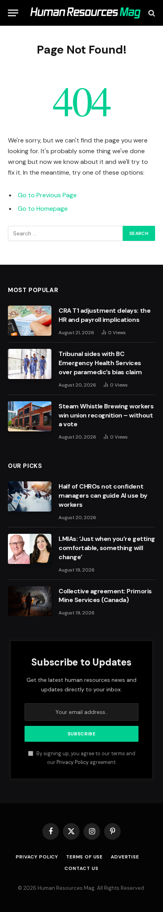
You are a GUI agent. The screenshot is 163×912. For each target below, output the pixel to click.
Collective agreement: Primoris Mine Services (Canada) (105, 595)
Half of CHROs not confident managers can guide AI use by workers (103, 495)
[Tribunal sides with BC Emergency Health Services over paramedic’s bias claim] (29, 364)
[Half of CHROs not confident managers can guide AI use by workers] (29, 496)
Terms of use (84, 857)
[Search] (151, 13)
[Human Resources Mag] (85, 13)
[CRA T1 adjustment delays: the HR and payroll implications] (29, 321)
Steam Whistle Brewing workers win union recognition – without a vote (106, 415)
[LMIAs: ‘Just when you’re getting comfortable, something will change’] (29, 549)
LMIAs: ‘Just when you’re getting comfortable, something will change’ (107, 548)
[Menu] (13, 13)
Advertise (125, 857)
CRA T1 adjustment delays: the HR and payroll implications (104, 315)
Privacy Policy (73, 762)
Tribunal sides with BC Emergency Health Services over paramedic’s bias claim (100, 363)
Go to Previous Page (47, 195)
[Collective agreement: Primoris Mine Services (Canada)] (29, 601)
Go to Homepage (43, 208)
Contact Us (81, 868)
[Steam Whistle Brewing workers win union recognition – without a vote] (29, 416)
